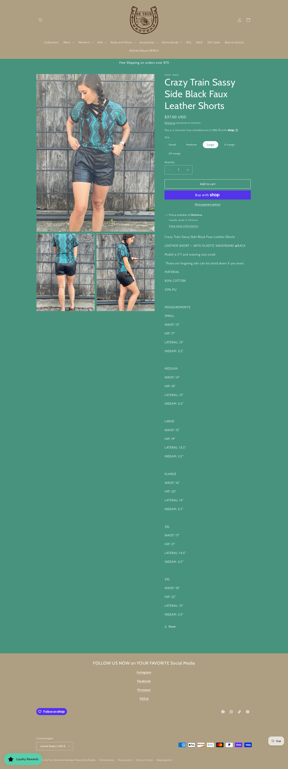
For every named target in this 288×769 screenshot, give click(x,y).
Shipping (170, 122)
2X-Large (177, 154)
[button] (40, 20)
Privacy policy (125, 760)
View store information (183, 226)
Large (210, 144)
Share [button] (172, 626)
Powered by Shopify (85, 760)
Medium (193, 145)
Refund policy (107, 760)
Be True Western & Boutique (59, 760)
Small (174, 145)
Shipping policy (164, 760)
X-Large (231, 145)
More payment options (207, 204)
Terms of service (144, 760)
